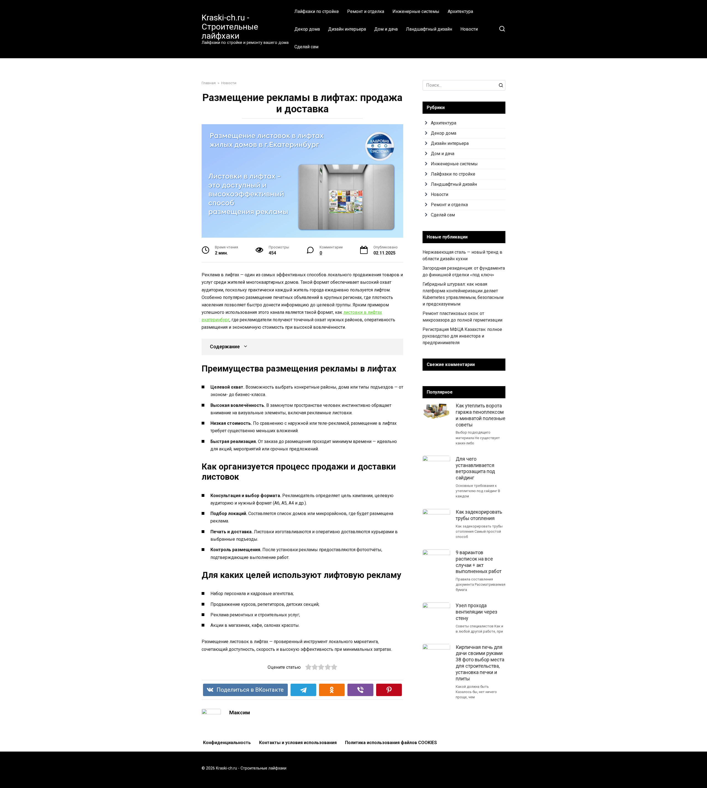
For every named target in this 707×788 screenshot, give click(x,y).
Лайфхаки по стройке (316, 11)
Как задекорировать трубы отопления (479, 515)
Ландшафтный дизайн (429, 29)
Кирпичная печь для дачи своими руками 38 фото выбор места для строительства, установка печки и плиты (480, 662)
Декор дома (307, 29)
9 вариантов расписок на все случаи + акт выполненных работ (479, 562)
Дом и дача (386, 29)
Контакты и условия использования (298, 742)
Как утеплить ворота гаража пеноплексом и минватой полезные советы (480, 415)
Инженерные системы (415, 11)
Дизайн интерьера (347, 29)
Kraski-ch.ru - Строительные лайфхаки (230, 27)
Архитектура (460, 11)
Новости (469, 29)
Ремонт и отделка (365, 11)
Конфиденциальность (227, 742)
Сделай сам (306, 46)
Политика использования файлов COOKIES (391, 742)
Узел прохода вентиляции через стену (476, 612)
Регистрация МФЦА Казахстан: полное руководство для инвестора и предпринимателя (462, 336)
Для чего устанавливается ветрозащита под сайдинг (475, 468)
